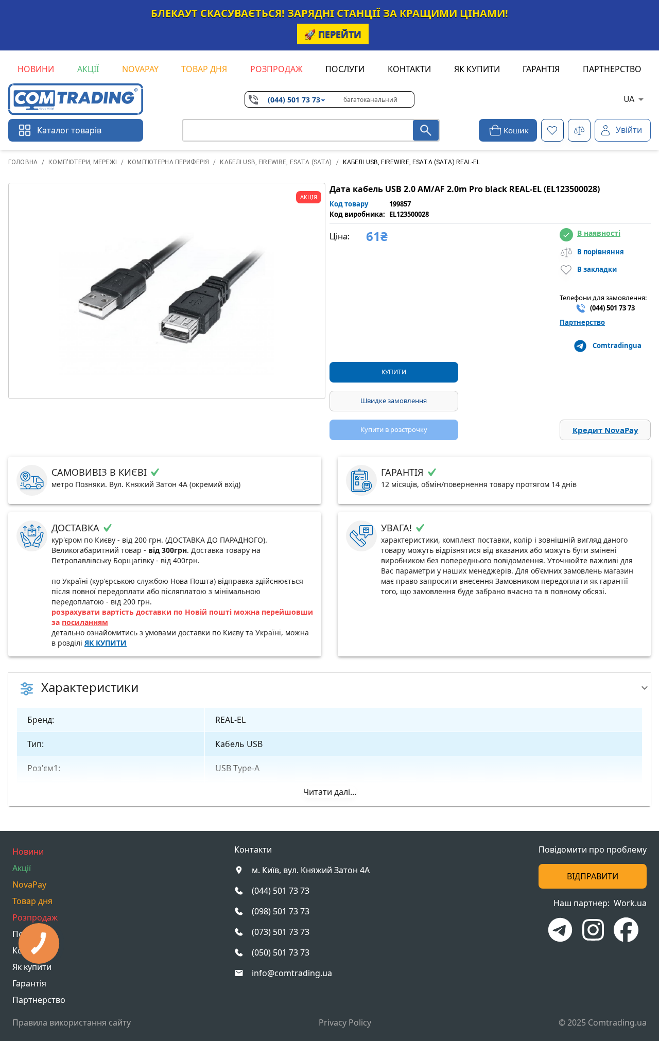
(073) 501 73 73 (280, 932)
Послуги (345, 69)
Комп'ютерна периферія (168, 162)
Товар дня (204, 69)
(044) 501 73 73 (294, 100)
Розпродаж (276, 69)
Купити (393, 372)
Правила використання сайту (71, 1022)
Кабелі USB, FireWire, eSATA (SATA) (276, 162)
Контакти (409, 69)
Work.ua (630, 903)
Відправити (592, 876)
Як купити (477, 69)
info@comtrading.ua (292, 973)
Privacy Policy (345, 1022)
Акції (88, 69)
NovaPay (140, 69)
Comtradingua (617, 345)
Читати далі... (329, 791)
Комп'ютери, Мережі (82, 162)
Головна (23, 162)
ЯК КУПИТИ (105, 643)
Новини (36, 69)
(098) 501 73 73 (280, 911)
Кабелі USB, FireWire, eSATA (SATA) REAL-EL (411, 162)
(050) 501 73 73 (280, 952)
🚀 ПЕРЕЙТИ (332, 34)
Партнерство (612, 69)
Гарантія (541, 69)
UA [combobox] (629, 99)
